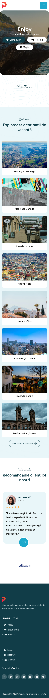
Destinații (11, 655)
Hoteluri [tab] (39, 39)
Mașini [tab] (26, 47)
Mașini (10, 650)
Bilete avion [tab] (15, 39)
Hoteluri (11, 634)
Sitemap (11, 659)
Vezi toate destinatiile (22, 443)
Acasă (10, 625)
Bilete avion (13, 629)
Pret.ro (19, 694)
